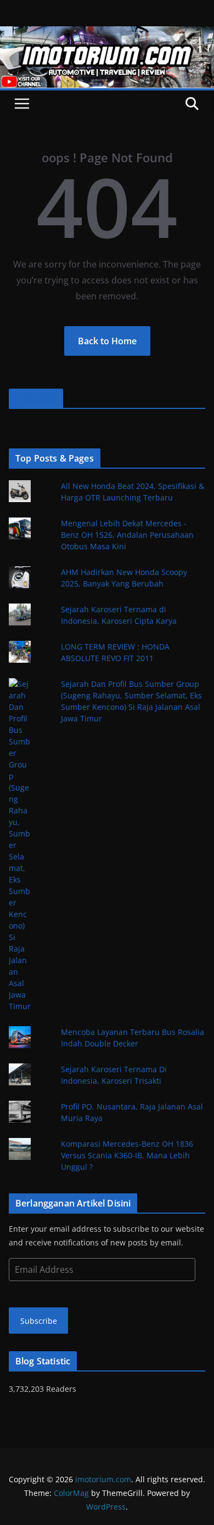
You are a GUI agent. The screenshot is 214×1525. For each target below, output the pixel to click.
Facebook (36, 398)
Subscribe (38, 1321)
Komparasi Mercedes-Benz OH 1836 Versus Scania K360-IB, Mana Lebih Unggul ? (127, 1155)
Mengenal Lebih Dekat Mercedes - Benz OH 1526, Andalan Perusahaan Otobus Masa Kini (127, 534)
